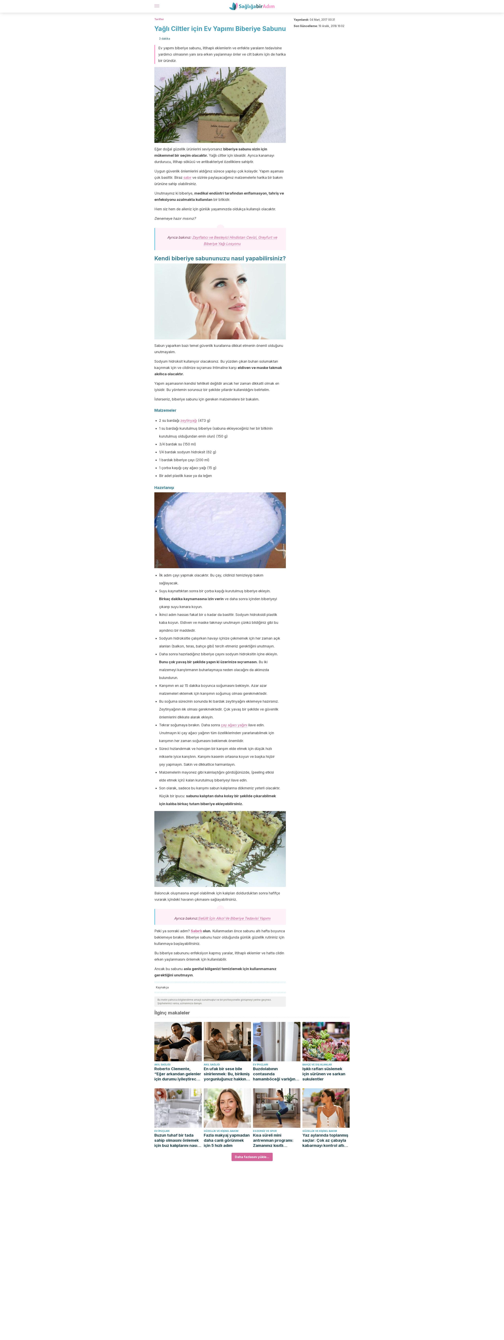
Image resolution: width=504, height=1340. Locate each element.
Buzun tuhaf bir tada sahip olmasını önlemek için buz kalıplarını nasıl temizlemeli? (176, 1140)
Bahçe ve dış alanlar (317, 1064)
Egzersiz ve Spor (265, 1131)
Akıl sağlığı (162, 1064)
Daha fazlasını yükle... (252, 1157)
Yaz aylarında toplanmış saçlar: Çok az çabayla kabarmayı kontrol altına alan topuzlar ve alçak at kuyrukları (325, 1140)
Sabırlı (196, 931)
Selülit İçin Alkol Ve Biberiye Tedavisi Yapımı (234, 918)
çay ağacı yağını (234, 725)
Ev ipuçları (260, 1064)
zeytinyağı (188, 420)
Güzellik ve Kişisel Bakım (221, 1131)
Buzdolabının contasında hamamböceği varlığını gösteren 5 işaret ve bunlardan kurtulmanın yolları (274, 1074)
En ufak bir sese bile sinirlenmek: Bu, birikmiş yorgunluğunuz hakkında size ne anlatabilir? (227, 1074)
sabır (187, 177)
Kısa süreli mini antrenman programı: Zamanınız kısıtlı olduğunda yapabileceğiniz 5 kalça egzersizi (275, 1140)
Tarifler (159, 19)
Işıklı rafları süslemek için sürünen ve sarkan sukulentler (323, 1073)
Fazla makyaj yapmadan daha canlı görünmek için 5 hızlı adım (227, 1140)
